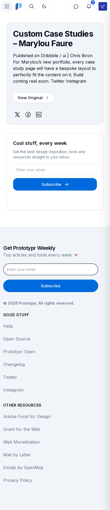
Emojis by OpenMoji (23, 467)
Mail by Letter (17, 454)
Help (8, 326)
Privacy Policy (17, 480)
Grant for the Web (21, 429)
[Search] (31, 6)
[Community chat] (76, 6)
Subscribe (51, 184)
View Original (30, 97)
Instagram (13, 390)
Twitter (10, 377)
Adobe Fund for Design (26, 416)
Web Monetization (21, 442)
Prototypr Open (19, 351)
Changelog (14, 364)
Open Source (16, 339)
